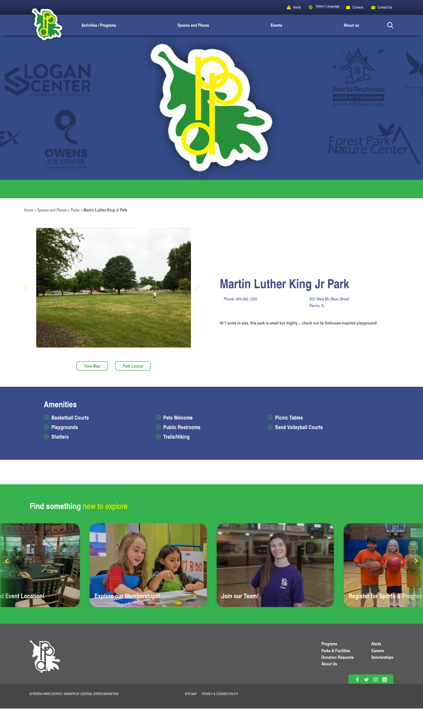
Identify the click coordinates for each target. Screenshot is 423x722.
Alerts (297, 7)
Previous (7, 561)
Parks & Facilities (335, 650)
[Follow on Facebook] (357, 679)
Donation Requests (337, 657)
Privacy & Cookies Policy (220, 694)
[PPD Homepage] (45, 662)
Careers (357, 7)
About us (351, 25)
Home (28, 210)
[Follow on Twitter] (366, 679)
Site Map (191, 694)
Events (276, 25)
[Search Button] (390, 25)
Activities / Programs (99, 25)
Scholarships (382, 657)
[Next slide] (199, 288)
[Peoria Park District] (43, 25)
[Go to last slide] (28, 288)
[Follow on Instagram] (375, 679)
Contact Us (384, 7)
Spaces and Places (193, 25)
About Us (329, 664)
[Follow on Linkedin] (384, 679)
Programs (329, 644)
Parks (75, 210)
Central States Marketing (99, 694)
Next (415, 561)
